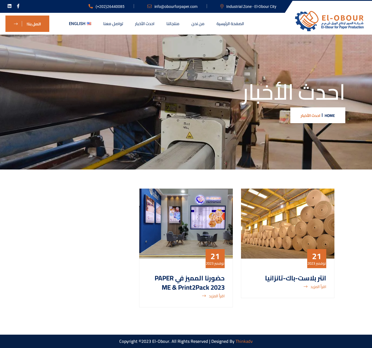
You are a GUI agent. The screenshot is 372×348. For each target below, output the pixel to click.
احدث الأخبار (144, 24)
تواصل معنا (113, 24)
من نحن (198, 24)
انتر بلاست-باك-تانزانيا (295, 278)
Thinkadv (244, 341)
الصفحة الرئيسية (230, 24)
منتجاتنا (172, 24)
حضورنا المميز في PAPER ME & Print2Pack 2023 (190, 282)
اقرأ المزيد (318, 287)
